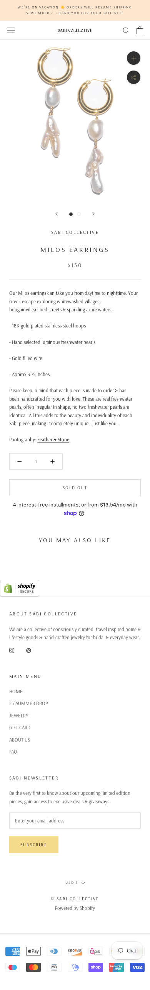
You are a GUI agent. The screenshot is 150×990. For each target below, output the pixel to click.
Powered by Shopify (75, 908)
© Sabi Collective (75, 898)
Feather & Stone (53, 439)
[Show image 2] (79, 214)
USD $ (71, 882)
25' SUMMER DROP (28, 703)
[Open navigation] (11, 30)
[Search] (126, 30)
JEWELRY (18, 715)
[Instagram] (11, 650)
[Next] (93, 213)
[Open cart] (140, 30)
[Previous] (56, 213)
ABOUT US (19, 740)
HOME (16, 691)
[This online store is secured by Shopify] (19, 584)
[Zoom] (133, 58)
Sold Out (75, 487)
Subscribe (33, 844)
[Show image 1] (71, 214)
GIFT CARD (19, 727)
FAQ (13, 751)
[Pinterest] (28, 650)
